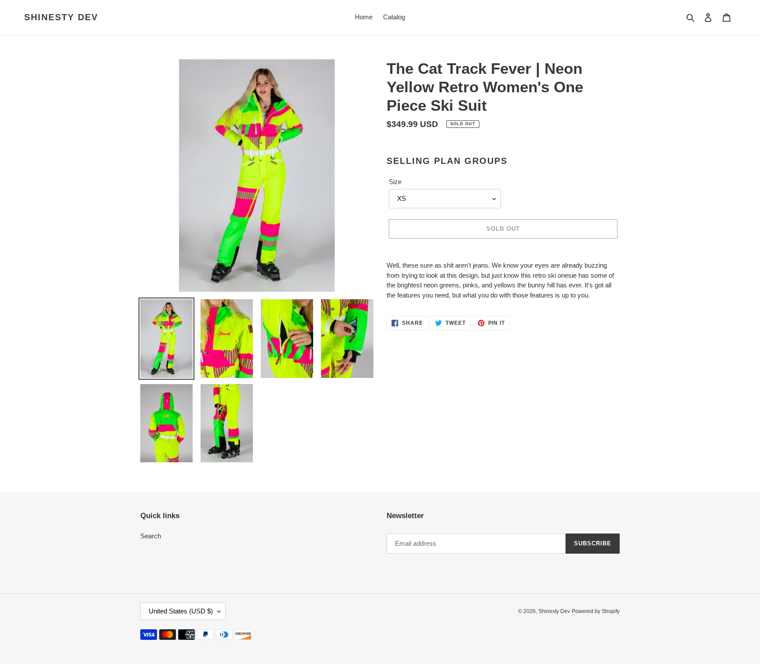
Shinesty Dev (61, 17)
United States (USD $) (181, 611)
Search (150, 536)
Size (395, 181)
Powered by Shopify (596, 611)
